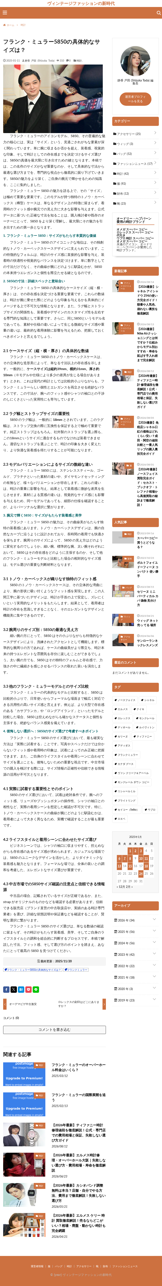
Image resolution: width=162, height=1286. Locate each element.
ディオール (124, 727)
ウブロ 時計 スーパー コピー (135, 238)
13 (119, 866)
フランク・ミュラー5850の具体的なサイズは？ (34, 970)
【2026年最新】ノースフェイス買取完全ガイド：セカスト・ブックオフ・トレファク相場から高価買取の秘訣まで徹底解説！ (148, 487)
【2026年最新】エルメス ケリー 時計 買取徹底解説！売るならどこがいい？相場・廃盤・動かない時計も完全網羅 (79, 1223)
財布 (122, 193)
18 (146, 866)
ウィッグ (124, 144)
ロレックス (124, 718)
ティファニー (144, 736)
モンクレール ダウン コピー (133, 782)
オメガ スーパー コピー (132, 229)
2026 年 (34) (126, 920)
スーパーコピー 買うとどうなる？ (147, 543)
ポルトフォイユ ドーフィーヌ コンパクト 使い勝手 (147, 569)
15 (130, 866)
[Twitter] (14, 989)
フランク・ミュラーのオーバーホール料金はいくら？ (79, 1067)
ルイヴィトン (146, 727)
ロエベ (121, 819)
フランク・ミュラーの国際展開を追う (79, 1097)
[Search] (159, 13)
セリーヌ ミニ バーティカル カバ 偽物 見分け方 (147, 598)
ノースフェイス (126, 700)
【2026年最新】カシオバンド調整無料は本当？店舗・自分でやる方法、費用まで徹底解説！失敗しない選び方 (79, 1193)
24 (141, 873)
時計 (79, 60)
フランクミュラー (77, 970)
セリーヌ (123, 736)
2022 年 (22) (126, 966)
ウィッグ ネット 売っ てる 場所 (147, 623)
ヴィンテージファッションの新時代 (81, 3)
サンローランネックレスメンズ (147, 643)
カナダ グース (126, 764)
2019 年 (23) (126, 1000)
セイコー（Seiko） (128, 809)
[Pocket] (28, 989)
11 (146, 858)
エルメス (123, 709)
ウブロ (151, 809)
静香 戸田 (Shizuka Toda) (39, 60)
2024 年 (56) (126, 943)
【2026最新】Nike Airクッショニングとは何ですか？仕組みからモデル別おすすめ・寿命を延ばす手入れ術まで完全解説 (147, 345)
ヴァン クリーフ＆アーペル (133, 773)
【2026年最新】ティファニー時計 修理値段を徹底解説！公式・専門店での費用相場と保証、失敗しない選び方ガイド (79, 1133)
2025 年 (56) (126, 932)
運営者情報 (37, 1266)
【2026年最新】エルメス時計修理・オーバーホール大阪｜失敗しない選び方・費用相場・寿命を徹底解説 (79, 1163)
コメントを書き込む (54, 1029)
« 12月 (121, 886)
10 (141, 858)
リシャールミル (126, 791)
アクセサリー (128, 134)
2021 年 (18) (126, 977)
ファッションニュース (134, 163)
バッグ (124, 154)
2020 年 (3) (125, 989)
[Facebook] (6, 989)
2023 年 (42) (126, 954)
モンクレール (146, 718)
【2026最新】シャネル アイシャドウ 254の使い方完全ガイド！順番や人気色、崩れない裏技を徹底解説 (148, 300)
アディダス (124, 745)
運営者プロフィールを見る (135, 99)
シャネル (149, 700)
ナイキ (140, 709)
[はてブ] (21, 989)
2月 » (129, 886)
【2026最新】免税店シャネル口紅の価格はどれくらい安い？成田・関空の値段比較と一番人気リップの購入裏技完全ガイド (148, 438)
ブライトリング (126, 800)
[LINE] (36, 989)
